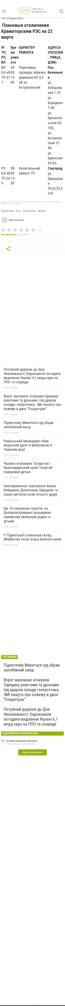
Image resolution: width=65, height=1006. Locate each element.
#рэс (18, 211)
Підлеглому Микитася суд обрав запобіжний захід (28, 425)
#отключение (29, 211)
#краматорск (7, 211)
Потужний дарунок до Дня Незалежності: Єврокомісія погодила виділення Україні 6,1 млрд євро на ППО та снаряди (32, 375)
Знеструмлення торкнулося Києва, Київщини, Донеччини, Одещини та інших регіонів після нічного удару (31, 490)
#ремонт (42, 211)
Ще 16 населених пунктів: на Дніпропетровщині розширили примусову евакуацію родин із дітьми (27, 514)
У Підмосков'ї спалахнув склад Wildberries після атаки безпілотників (32, 537)
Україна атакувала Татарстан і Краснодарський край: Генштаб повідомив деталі (28, 467)
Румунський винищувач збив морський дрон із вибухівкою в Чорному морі (28, 445)
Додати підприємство (32, 752)
